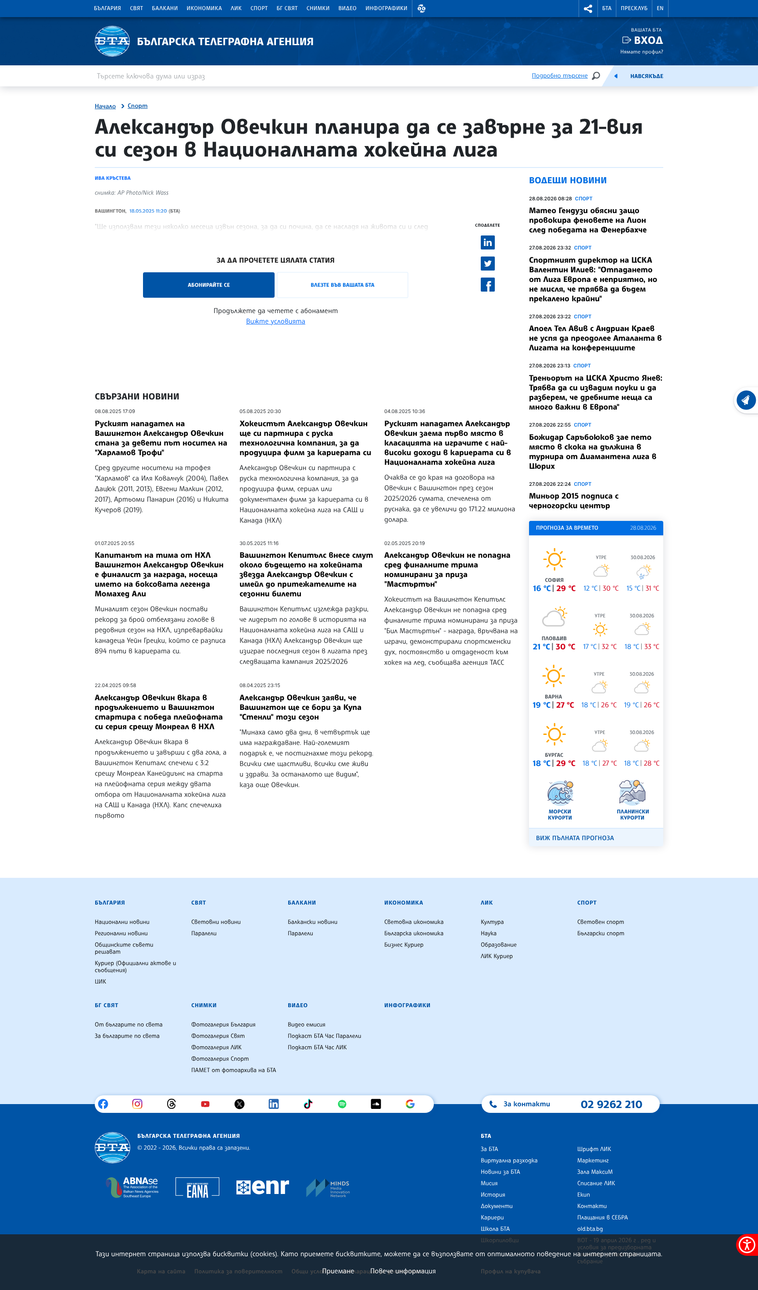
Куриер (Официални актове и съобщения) (135, 967)
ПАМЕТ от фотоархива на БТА (233, 1070)
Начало (105, 106)
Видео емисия (306, 1024)
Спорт (259, 8)
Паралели (204, 933)
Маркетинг (592, 1160)
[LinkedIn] (277, 1104)
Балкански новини (312, 922)
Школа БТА (495, 1229)
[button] (421, 8)
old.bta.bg (590, 1229)
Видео (348, 8)
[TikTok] (311, 1104)
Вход (648, 40)
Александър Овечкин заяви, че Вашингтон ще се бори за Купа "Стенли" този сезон (300, 707)
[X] (242, 1104)
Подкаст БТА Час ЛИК (317, 1047)
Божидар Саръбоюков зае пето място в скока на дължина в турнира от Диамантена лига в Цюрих (592, 451)
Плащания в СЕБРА (602, 1217)
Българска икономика (413, 933)
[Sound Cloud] (379, 1104)
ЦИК (100, 981)
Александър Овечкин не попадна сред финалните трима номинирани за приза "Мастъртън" (447, 569)
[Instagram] (140, 1104)
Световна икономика (413, 922)
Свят (136, 8)
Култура (492, 922)
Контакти (592, 1206)
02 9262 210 (611, 1104)
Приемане (338, 1270)
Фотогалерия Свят (218, 1036)
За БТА (489, 1149)
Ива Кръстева (113, 178)
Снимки (318, 8)
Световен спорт (600, 922)
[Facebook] (106, 1104)
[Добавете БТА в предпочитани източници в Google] (413, 1104)
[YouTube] (208, 1104)
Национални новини (122, 922)
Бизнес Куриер (404, 944)
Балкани (165, 8)
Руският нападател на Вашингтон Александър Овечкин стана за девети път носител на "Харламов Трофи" (161, 438)
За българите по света (127, 1036)
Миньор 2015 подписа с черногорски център (574, 500)
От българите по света (129, 1024)
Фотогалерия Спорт (220, 1058)
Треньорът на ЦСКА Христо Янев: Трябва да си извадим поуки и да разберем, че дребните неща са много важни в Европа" (595, 392)
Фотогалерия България (223, 1024)
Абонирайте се (209, 285)
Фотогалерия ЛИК (216, 1047)
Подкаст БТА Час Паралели (324, 1036)
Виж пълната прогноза (575, 838)
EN (660, 8)
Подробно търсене (560, 75)
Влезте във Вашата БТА (342, 285)
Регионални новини (121, 933)
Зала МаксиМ (595, 1172)
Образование (499, 944)
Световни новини (216, 922)
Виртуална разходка (509, 1160)
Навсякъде (646, 76)
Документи (497, 1206)
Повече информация (403, 1270)
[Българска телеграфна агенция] (112, 1147)
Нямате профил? (641, 51)
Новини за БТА (500, 1172)
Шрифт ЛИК (594, 1149)
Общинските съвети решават (124, 948)
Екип (583, 1194)
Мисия (489, 1183)
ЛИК (236, 8)
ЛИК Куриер (497, 956)
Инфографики (386, 8)
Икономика (204, 8)
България (107, 8)
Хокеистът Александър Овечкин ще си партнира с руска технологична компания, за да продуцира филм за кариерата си (305, 438)
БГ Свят (287, 8)
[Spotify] (345, 1104)
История (493, 1194)
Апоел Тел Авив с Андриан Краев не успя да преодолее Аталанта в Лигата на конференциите (595, 338)
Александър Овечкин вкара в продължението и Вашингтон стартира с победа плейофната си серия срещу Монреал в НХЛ (159, 712)
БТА (606, 8)
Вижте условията (275, 321)
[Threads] (174, 1104)
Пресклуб (634, 8)
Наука (489, 933)
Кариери (492, 1217)
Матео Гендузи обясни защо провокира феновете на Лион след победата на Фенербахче (588, 220)
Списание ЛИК (596, 1183)
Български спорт (600, 933)
